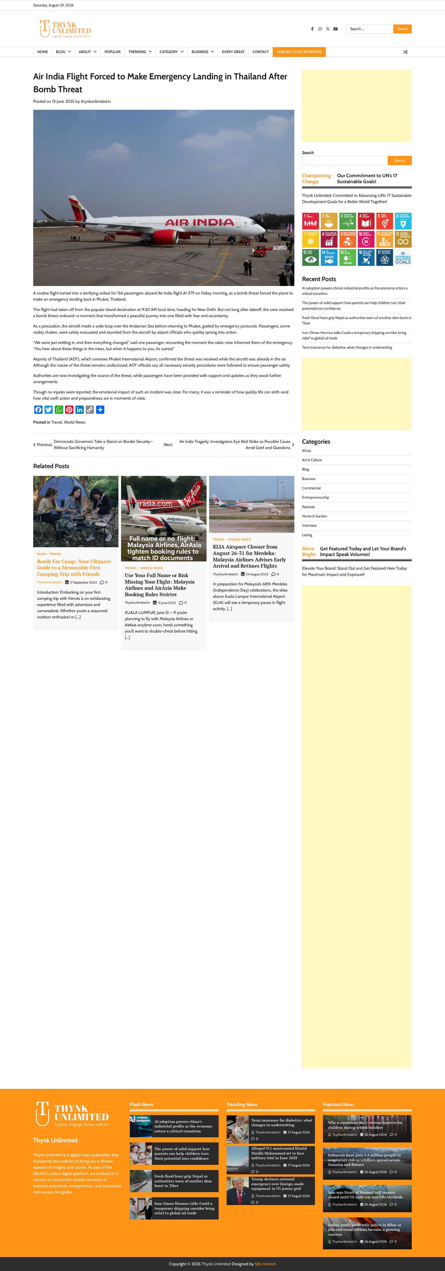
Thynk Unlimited (216, 1263)
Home (42, 51)
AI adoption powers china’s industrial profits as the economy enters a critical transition (183, 1126)
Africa (306, 450)
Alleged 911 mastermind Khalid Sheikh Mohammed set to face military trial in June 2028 (279, 1122)
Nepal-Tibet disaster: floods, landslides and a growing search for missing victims (279, 1183)
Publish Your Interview (299, 51)
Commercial (311, 488)
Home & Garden (314, 516)
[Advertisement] (357, 106)
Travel (56, 422)
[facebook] (312, 28)
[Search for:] (369, 29)
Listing (307, 535)
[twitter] (327, 28)
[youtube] (335, 28)
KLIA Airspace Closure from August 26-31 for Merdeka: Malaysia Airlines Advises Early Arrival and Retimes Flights (249, 556)
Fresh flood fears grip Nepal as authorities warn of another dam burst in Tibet (183, 1181)
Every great (233, 51)
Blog (60, 51)
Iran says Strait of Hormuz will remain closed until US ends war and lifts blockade (365, 1195)
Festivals (308, 506)
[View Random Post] (405, 52)
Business (200, 51)
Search (308, 152)
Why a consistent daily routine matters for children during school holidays (365, 1125)
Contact (261, 51)
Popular (113, 51)
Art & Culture (312, 460)
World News (74, 422)
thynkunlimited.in (96, 101)
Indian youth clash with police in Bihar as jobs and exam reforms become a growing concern (364, 1229)
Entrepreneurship (315, 497)
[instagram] (320, 28)
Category (169, 51)
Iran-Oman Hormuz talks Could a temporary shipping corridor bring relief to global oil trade (185, 1208)
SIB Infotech (265, 1263)
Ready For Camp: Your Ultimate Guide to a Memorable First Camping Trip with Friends (74, 567)
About (85, 51)
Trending (137, 51)
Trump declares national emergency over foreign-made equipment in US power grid (277, 1153)
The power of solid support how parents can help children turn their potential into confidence (182, 1153)
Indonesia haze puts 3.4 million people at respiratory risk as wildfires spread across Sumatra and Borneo (364, 1159)
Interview (309, 525)
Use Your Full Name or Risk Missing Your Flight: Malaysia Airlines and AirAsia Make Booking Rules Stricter (160, 584)
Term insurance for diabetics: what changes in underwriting (347, 347)
